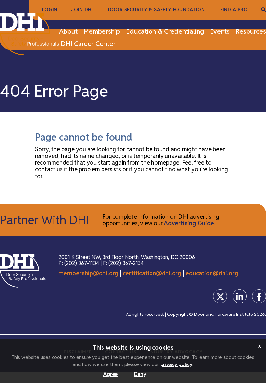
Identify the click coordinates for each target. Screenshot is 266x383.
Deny (140, 374)
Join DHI (82, 10)
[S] (263, 10)
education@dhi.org (212, 273)
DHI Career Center (88, 44)
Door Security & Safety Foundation (156, 10)
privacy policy (176, 364)
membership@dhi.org (88, 273)
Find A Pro (234, 10)
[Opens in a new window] (220, 296)
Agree (110, 374)
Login (50, 10)
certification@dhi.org (152, 273)
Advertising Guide (189, 223)
